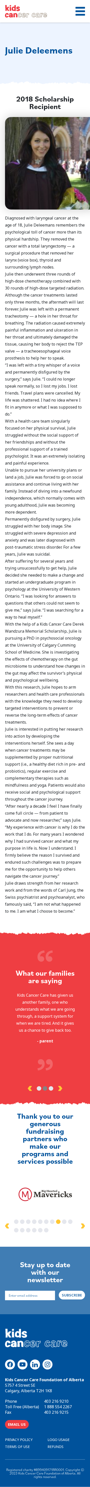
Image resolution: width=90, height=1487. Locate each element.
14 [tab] (34, 1230)
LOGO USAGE (59, 1439)
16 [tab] (46, 1230)
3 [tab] (51, 1088)
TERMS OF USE (17, 1446)
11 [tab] (16, 1230)
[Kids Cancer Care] (26, 11)
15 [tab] (40, 1230)
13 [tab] (28, 1230)
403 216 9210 (56, 1401)
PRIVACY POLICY (18, 1439)
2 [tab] (45, 1088)
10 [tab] (70, 1221)
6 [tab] (46, 1221)
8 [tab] (58, 1221)
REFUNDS (56, 1446)
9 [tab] (64, 1221)
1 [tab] (39, 1088)
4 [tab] (34, 1221)
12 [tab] (22, 1230)
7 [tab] (52, 1221)
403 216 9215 (56, 1412)
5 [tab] (40, 1221)
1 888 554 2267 (58, 1406)
